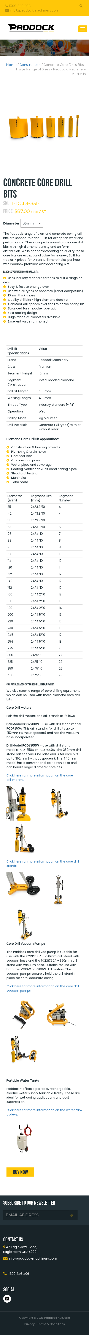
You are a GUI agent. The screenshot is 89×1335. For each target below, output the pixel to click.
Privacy (29, 1324)
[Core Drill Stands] (23, 889)
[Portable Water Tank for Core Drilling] (23, 1137)
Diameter (11, 223)
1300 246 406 (19, 6)
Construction (30, 65)
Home (11, 65)
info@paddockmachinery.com (34, 10)
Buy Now (20, 1172)
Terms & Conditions (51, 1324)
